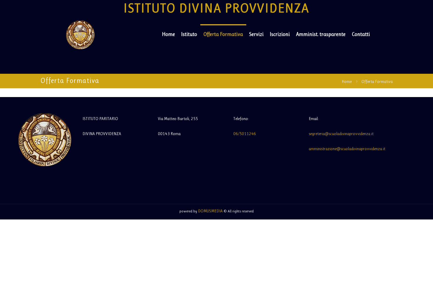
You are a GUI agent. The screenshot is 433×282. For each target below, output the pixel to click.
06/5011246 (244, 133)
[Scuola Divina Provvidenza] (80, 34)
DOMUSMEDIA (210, 211)
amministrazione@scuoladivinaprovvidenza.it (347, 148)
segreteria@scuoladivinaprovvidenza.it (341, 133)
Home (347, 81)
